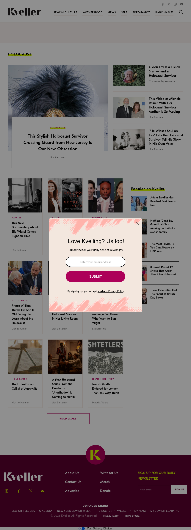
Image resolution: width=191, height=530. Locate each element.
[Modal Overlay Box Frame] (95, 265)
